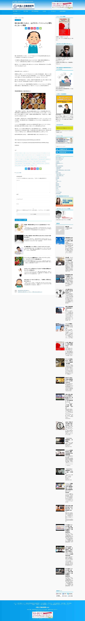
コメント (18, 180)
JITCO (16, 153)
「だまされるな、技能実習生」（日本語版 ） (69, 440)
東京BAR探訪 (58, 193)
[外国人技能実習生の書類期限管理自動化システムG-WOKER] (64, 85)
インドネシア (27, 153)
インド (23, 153)
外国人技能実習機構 (26, 163)
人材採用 (57, 161)
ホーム (15, 603)
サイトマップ (20, 604)
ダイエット (20, 155)
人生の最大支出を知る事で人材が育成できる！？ (69, 291)
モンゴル (25, 157)
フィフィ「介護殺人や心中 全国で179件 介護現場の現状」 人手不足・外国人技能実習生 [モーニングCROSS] (69, 488)
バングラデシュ (30, 155)
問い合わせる (53, 11)
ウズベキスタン (33, 153)
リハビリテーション (35, 157)
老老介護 (47, 163)
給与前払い (43, 163)
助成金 (57, 171)
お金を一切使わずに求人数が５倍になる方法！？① (69, 424)
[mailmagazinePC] (64, 129)
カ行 (43, 153)
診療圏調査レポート (59, 163)
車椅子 (29, 165)
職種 (16, 165)
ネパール (24, 155)
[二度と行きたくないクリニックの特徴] (64, 218)
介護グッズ (17, 159)
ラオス (29, 157)
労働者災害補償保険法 (19, 161)
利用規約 (33, 604)
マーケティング (58, 160)
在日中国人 (30, 161)
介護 (45, 157)
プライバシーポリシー (27, 604)
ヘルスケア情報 (18, 172)
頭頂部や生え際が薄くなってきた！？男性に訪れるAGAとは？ (30, 291)
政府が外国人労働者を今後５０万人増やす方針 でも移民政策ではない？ (69, 508)
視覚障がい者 (20, 165)
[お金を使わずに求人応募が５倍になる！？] (64, 56)
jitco (56, 164)
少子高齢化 (33, 163)
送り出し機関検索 (43, 603)
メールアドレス (19, 199)
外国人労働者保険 (42, 161)
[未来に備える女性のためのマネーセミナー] (42, 617)
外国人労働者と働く (60, 175)
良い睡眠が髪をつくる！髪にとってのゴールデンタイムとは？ (37, 246)
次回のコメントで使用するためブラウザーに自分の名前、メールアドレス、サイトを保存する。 (33, 211)
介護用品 (32, 159)
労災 (56, 182)
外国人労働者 (25, 11)
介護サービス (22, 159)
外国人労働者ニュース (16, 11)
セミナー (57, 189)
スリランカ (47, 153)
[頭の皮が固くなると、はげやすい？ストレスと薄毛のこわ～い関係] (37, 28)
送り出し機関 (58, 186)
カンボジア (39, 153)
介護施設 (27, 159)
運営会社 (37, 604)
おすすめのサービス (16, 13)
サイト (17, 203)
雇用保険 (57, 183)
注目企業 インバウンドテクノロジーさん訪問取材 (69, 259)
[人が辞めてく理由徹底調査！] (64, 113)
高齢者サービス (33, 165)
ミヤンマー (21, 157)
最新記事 (67, 226)
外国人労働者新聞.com (42, 607)
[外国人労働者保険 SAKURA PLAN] (64, 202)
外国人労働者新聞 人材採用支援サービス (69, 308)
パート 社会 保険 (37, 155)
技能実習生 (58, 168)
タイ (16, 155)
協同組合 (25, 161)
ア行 (19, 153)
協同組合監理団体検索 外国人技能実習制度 (32, 603)
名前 (17, 194)
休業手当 (36, 159)
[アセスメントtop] (64, 141)
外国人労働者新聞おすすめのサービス (56, 604)
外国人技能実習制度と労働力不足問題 (63, 170)
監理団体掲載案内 (63, 11)
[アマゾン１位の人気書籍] (64, 27)
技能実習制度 (58, 167)
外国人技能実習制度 (35, 11)
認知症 (25, 165)
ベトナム (47, 155)
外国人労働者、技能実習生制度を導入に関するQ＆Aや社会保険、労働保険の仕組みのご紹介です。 (42, 609)
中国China (41, 157)
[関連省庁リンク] (64, 595)
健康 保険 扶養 (41, 159)
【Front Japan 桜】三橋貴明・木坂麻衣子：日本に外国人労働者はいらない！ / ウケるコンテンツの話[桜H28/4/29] (69, 551)
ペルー (16, 157)
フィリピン (43, 155)
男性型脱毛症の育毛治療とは (23, 290)
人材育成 (57, 176)
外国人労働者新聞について (45, 604)
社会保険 (44, 11)
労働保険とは (48, 159)
